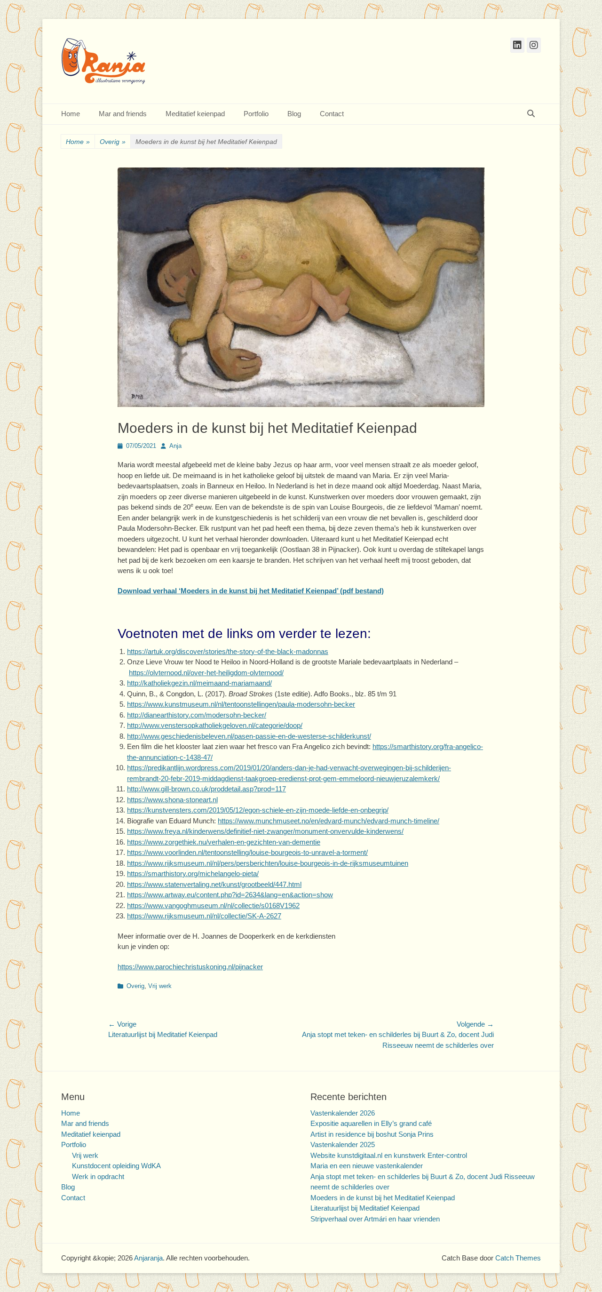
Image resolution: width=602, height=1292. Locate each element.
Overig (113, 141)
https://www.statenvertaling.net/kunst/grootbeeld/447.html (214, 884)
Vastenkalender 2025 (342, 1144)
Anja (175, 445)
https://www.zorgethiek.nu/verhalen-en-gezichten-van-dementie (223, 842)
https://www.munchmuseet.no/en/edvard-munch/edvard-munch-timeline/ (328, 821)
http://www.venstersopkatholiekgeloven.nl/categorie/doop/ (214, 725)
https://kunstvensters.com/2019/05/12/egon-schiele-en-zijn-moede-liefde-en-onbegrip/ (257, 810)
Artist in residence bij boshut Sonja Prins (372, 1134)
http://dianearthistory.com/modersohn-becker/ (196, 715)
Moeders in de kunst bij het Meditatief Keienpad (382, 1198)
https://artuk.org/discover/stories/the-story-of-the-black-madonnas (227, 651)
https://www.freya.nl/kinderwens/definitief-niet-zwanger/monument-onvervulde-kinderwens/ (265, 831)
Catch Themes (518, 1258)
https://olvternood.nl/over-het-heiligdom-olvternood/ (206, 673)
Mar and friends (123, 114)
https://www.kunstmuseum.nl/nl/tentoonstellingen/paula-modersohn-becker (241, 704)
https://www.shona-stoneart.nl (172, 800)
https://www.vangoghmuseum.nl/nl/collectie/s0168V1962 (213, 905)
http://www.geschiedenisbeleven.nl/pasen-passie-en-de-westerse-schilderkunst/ (249, 736)
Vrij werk (160, 985)
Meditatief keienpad (195, 114)
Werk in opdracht (98, 1176)
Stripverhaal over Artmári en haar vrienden (375, 1219)
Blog (294, 114)
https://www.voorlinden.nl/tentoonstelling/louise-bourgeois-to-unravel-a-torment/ (247, 852)
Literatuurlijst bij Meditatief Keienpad (365, 1208)
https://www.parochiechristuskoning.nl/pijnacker (190, 967)
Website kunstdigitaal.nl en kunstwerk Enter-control (388, 1155)
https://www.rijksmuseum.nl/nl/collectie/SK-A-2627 (204, 916)
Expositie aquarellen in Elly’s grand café (371, 1123)
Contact (332, 114)
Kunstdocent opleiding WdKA (116, 1166)
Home (70, 114)
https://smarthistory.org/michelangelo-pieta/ (193, 873)
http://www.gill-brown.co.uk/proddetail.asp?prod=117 (206, 789)
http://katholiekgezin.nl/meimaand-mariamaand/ (199, 683)
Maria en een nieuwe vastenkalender (366, 1166)
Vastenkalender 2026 (342, 1113)
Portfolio (256, 114)
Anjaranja (148, 1258)
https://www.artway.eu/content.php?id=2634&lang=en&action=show (230, 895)
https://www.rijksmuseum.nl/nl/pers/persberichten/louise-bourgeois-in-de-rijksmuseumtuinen (267, 863)
